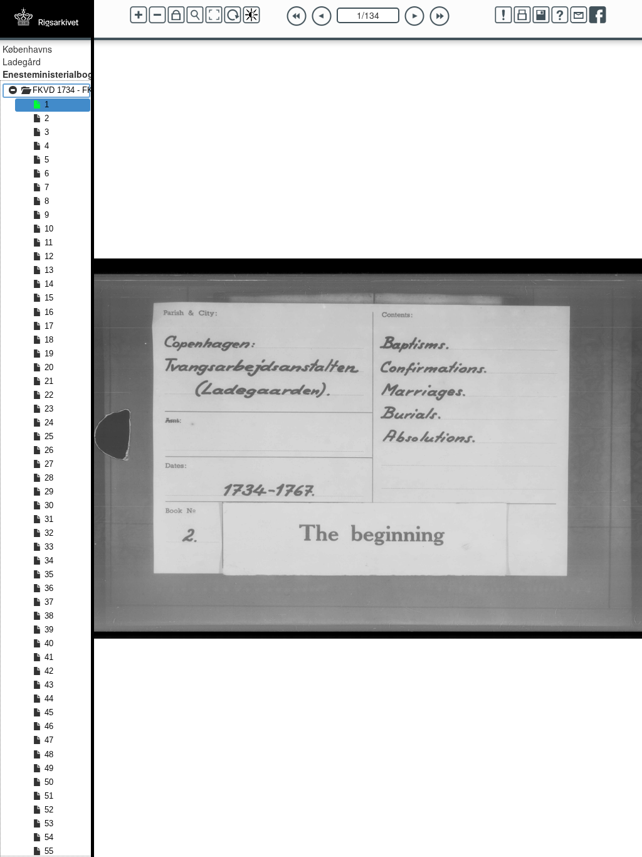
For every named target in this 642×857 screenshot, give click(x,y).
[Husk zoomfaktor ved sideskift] (176, 15)
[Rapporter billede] (503, 15)
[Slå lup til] (195, 15)
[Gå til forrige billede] (322, 16)
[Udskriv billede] (522, 15)
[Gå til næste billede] (414, 16)
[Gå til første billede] (297, 16)
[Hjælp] (560, 15)
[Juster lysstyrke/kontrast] (251, 15)
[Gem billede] (541, 15)
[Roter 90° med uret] (232, 15)
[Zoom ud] (157, 15)
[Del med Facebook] (597, 15)
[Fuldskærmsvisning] (214, 15)
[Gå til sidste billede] (439, 16)
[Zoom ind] (138, 15)
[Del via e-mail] (578, 15)
